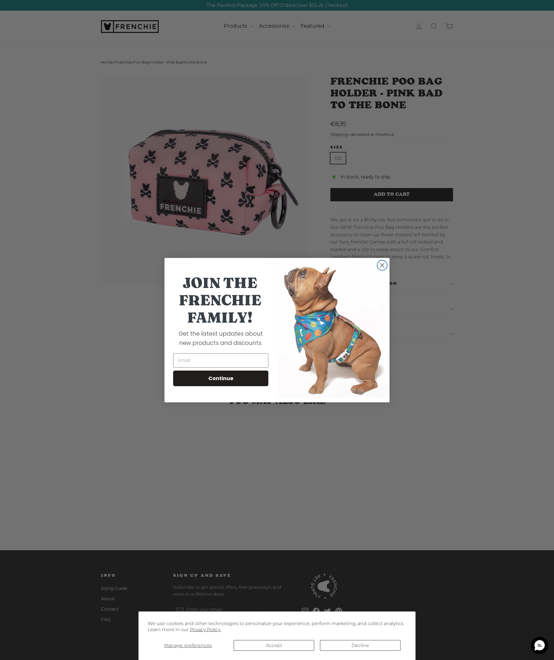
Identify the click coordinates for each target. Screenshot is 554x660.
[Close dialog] (382, 265)
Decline (360, 645)
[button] (539, 645)
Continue (220, 378)
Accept (274, 645)
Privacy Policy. (205, 629)
